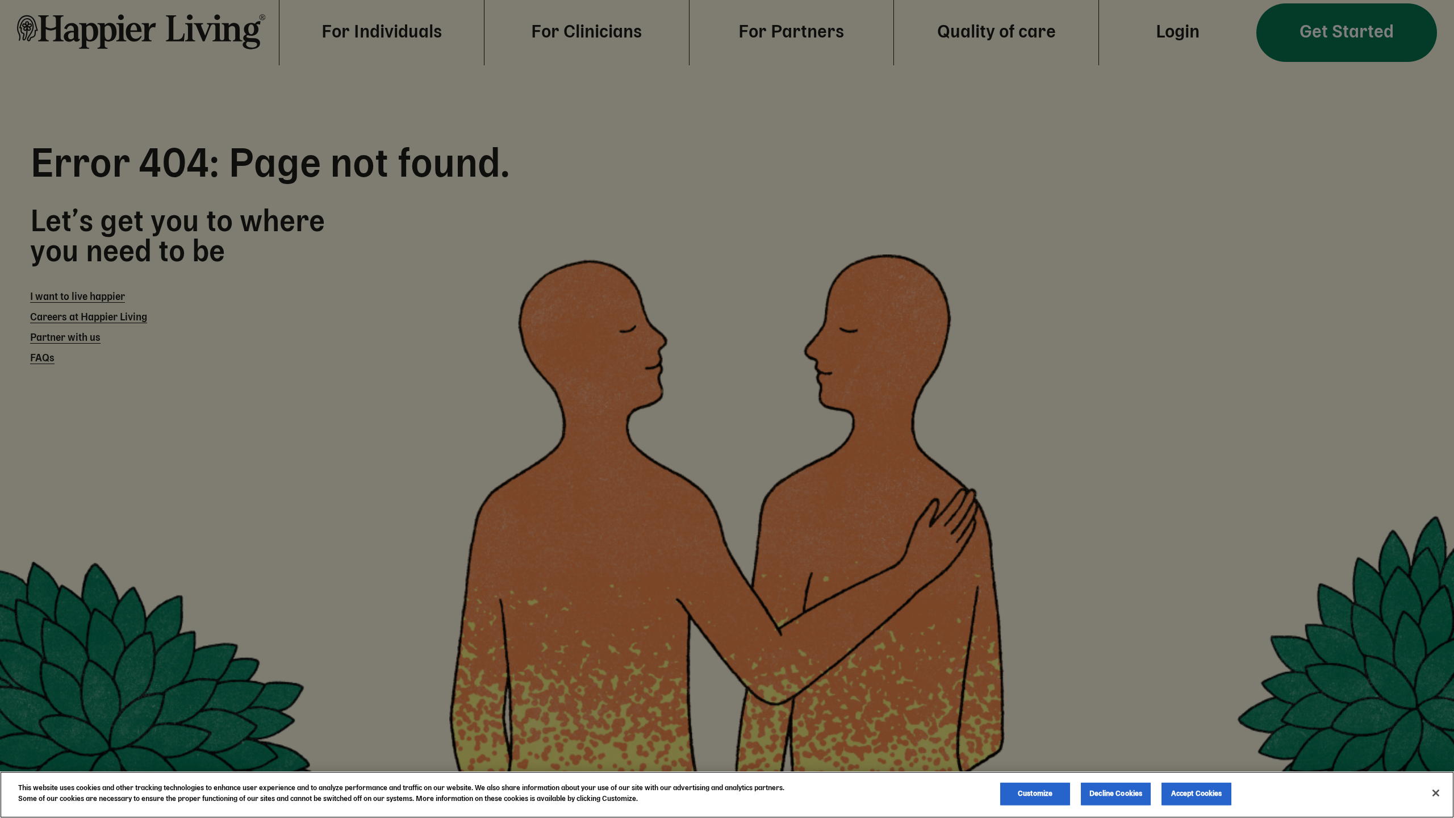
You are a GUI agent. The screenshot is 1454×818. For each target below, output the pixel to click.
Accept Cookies (1196, 794)
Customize (1035, 794)
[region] (727, 794)
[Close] (1435, 793)
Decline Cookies (1115, 794)
